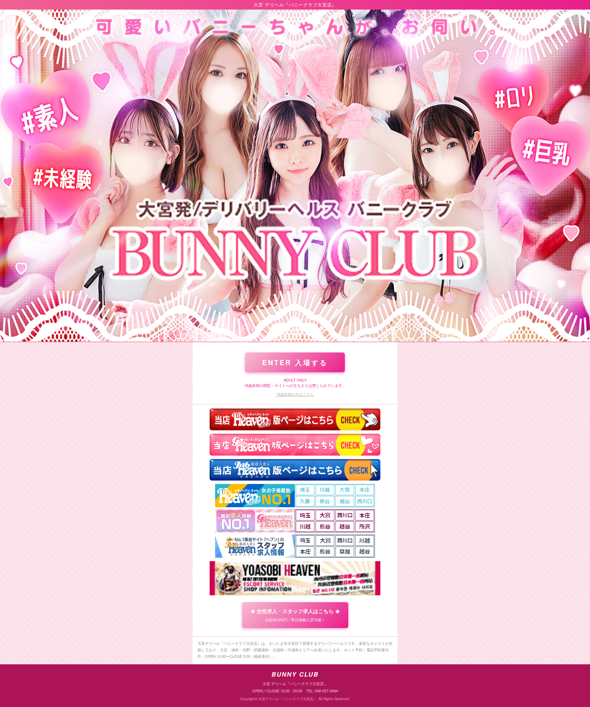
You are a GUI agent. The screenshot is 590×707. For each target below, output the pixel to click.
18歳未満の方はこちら (295, 394)
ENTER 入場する (295, 362)
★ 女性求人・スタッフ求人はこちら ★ (295, 614)
